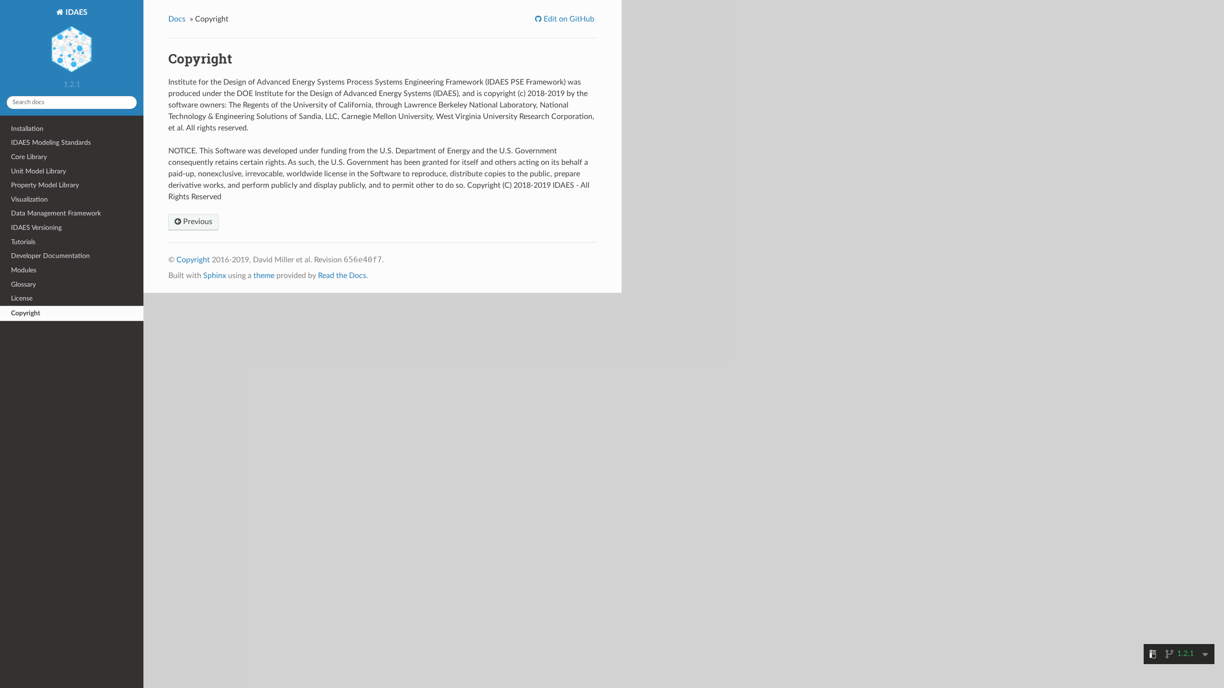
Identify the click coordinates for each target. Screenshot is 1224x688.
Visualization (29, 199)
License (22, 298)
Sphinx (214, 276)
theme (263, 276)
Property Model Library (45, 185)
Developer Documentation (50, 255)
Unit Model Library (38, 171)
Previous (196, 222)
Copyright (25, 313)
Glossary (23, 284)
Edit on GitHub (568, 19)
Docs (177, 19)
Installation (27, 128)
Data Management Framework (56, 213)
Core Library (29, 157)
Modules (23, 270)
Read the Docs (342, 276)
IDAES (75, 12)
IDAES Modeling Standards (51, 142)
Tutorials (23, 242)
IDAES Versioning (36, 227)
